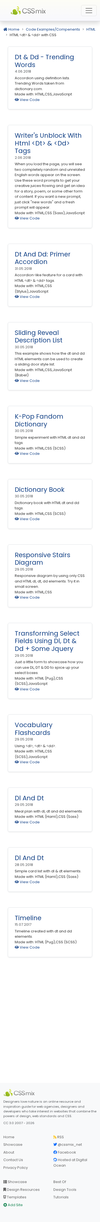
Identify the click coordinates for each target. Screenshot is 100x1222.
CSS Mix (29, 10)
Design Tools (64, 1189)
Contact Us (13, 1159)
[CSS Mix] (20, 1092)
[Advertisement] (50, 1023)
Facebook (66, 1152)
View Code (29, 99)
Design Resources (23, 1189)
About (8, 1152)
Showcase (12, 1144)
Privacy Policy (15, 1167)
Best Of (59, 1181)
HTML (90, 29)
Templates (16, 1197)
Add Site (15, 1205)
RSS (60, 1137)
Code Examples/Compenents (53, 29)
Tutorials (61, 1197)
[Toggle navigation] (89, 10)
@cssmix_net (69, 1144)
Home (13, 29)
